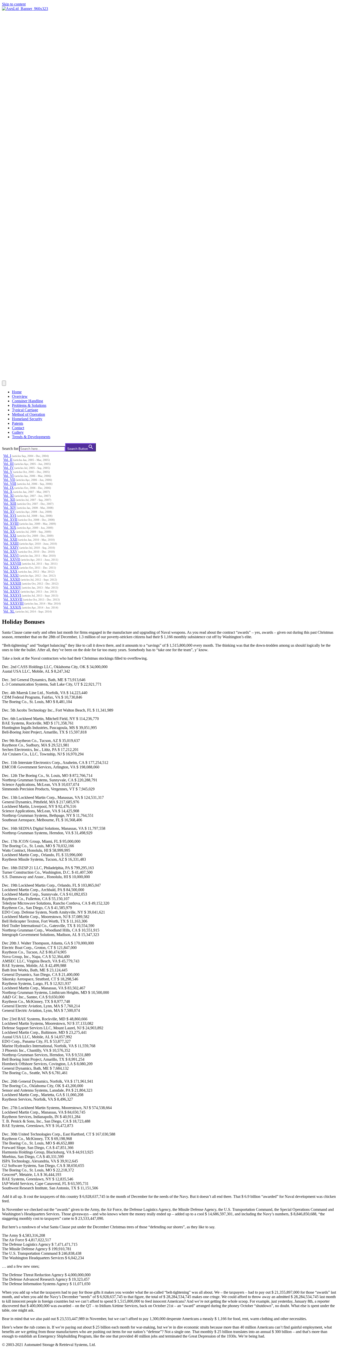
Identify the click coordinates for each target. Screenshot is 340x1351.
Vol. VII (9, 480)
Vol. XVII (10, 519)
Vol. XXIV (11, 547)
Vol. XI (8, 496)
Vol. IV (8, 468)
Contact (18, 428)
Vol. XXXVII (12, 599)
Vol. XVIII (11, 523)
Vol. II (7, 460)
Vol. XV (9, 512)
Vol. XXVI (11, 555)
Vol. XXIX (11, 567)
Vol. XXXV (11, 591)
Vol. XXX (10, 571)
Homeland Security (27, 419)
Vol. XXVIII (12, 563)
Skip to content (14, 4)
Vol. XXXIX (12, 607)
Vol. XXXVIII (13, 603)
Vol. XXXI (11, 575)
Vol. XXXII (11, 579)
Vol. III (8, 464)
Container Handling (27, 401)
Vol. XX (9, 531)
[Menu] (4, 383)
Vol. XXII (10, 539)
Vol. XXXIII (12, 583)
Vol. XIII (9, 504)
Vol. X (7, 492)
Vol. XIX (9, 527)
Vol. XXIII (11, 543)
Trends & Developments (31, 437)
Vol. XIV (9, 508)
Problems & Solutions (29, 405)
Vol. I (7, 456)
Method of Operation (28, 414)
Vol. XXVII (11, 559)
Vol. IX (8, 488)
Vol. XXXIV (12, 587)
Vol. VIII (9, 484)
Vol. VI (8, 476)
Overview (20, 396)
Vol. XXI (9, 535)
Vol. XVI (9, 516)
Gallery (18, 432)
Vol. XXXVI (12, 595)
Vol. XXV (10, 551)
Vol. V (7, 472)
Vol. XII (9, 500)
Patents (17, 423)
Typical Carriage (25, 410)
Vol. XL (9, 611)
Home (17, 392)
